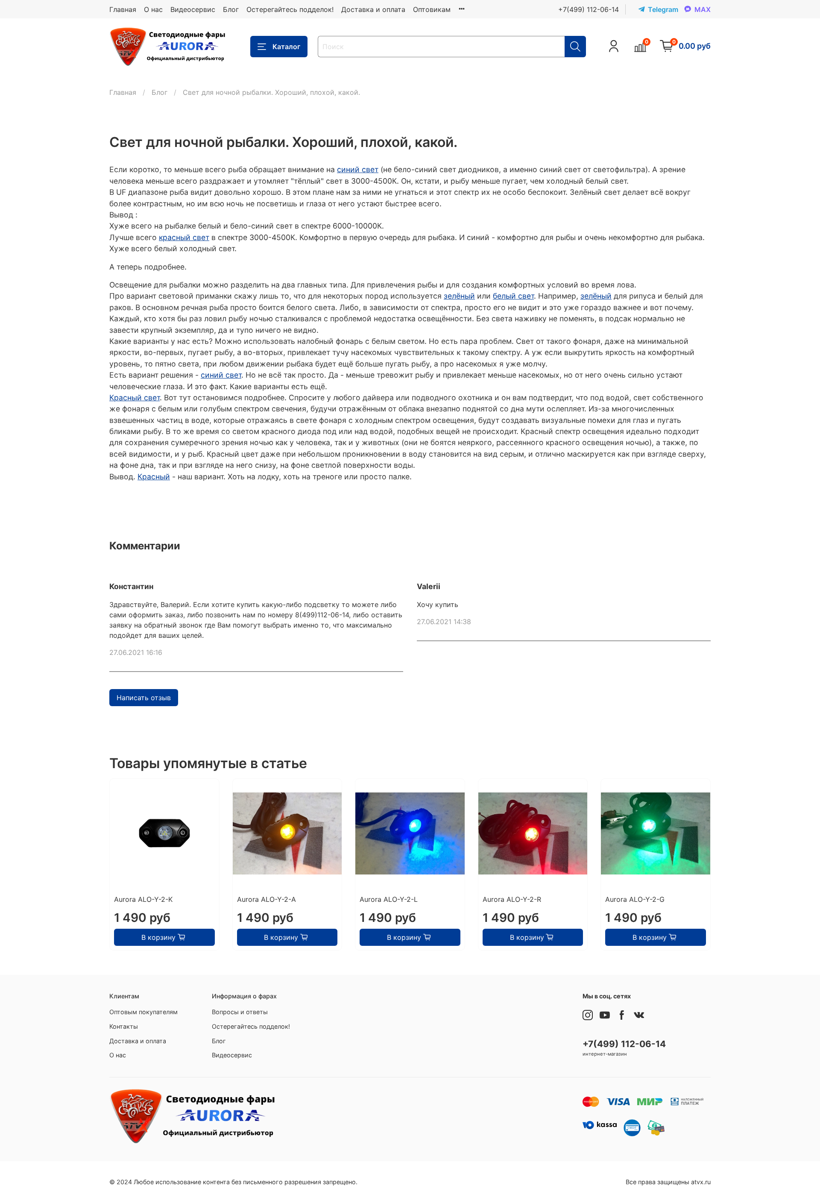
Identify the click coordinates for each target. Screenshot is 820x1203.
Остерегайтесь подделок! (290, 9)
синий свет (357, 169)
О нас (153, 9)
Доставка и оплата (373, 9)
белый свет (513, 295)
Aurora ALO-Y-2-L (389, 899)
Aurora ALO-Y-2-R (512, 899)
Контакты (123, 1026)
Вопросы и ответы (240, 1011)
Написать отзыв (144, 697)
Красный (154, 476)
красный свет (184, 237)
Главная (122, 9)
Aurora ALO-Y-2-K (143, 899)
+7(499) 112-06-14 (588, 9)
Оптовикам (432, 9)
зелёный (459, 295)
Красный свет (134, 397)
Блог (231, 9)
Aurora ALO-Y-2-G (635, 899)
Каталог (286, 46)
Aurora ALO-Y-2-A (266, 899)
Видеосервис (192, 9)
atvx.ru (701, 1181)
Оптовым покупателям (143, 1011)
